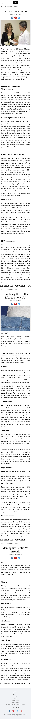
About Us (15, 693)
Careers (15, 698)
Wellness (16, 6)
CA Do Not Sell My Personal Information (15, 704)
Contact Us (15, 696)
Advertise (15, 695)
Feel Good (9, 6)
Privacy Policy (15, 702)
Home (2, 6)
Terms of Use (15, 700)
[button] (12, 18)
